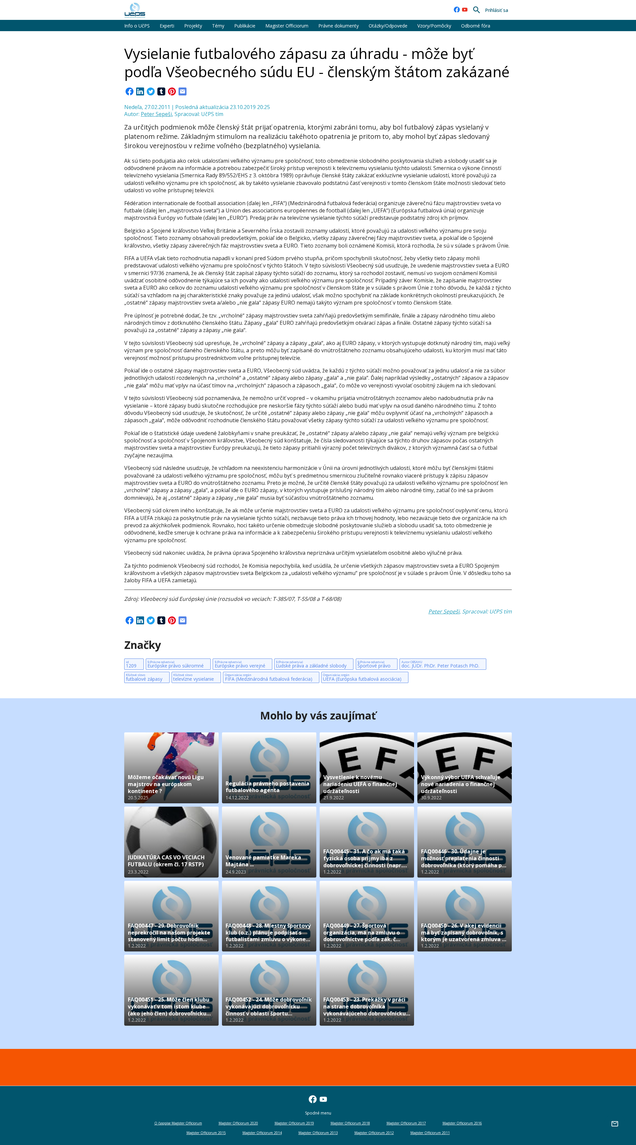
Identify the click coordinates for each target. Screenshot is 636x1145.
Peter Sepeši (156, 114)
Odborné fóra (475, 26)
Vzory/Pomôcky (434, 26)
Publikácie (244, 26)
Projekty (193, 26)
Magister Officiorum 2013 (318, 1132)
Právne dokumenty (338, 26)
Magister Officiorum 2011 (430, 1132)
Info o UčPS (137, 26)
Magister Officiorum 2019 (294, 1123)
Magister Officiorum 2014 (262, 1132)
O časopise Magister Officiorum (178, 1123)
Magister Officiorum (286, 26)
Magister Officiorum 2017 (406, 1123)
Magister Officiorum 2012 (374, 1132)
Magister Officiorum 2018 (350, 1123)
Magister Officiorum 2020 (238, 1123)
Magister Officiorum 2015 (206, 1132)
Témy (218, 26)
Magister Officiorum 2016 (462, 1123)
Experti (167, 26)
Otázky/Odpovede (388, 26)
